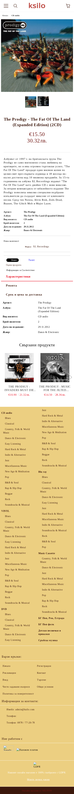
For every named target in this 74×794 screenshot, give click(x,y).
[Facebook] (6, 729)
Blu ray (42, 472)
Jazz (7, 460)
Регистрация (44, 666)
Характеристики (18, 276)
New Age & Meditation (17, 471)
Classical (9, 423)
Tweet (31, 260)
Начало (5, 15)
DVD (4, 609)
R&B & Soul (12, 482)
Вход (5, 680)
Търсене (41, 680)
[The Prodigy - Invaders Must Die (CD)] (19, 367)
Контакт (41, 673)
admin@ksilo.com (24, 709)
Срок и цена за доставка (24, 294)
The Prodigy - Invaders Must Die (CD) (19, 388)
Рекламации (9, 673)
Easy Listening (13, 443)
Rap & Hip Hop (13, 488)
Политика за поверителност (18, 693)
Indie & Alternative (15, 455)
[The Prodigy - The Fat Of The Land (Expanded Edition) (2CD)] (37, 91)
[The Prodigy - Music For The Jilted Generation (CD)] (54, 367)
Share (14, 260)
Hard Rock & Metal (15, 449)
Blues (8, 418)
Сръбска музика (48, 640)
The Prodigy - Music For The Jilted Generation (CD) (55, 388)
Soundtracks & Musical (17, 505)
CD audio (15, 15)
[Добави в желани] (65, 242)
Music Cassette (46, 553)
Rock (7, 499)
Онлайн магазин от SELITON (37, 790)
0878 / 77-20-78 (26, 722)
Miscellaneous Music (16, 466)
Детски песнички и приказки (49, 632)
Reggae (9, 493)
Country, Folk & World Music (16, 431)
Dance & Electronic (15, 438)
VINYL (5, 511)
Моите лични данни (38, 779)
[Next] (68, 377)
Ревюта (11, 285)
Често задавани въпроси (16, 686)
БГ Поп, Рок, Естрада (51, 618)
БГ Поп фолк (46, 624)
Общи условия (45, 686)
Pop (7, 477)
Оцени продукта (13, 265)
